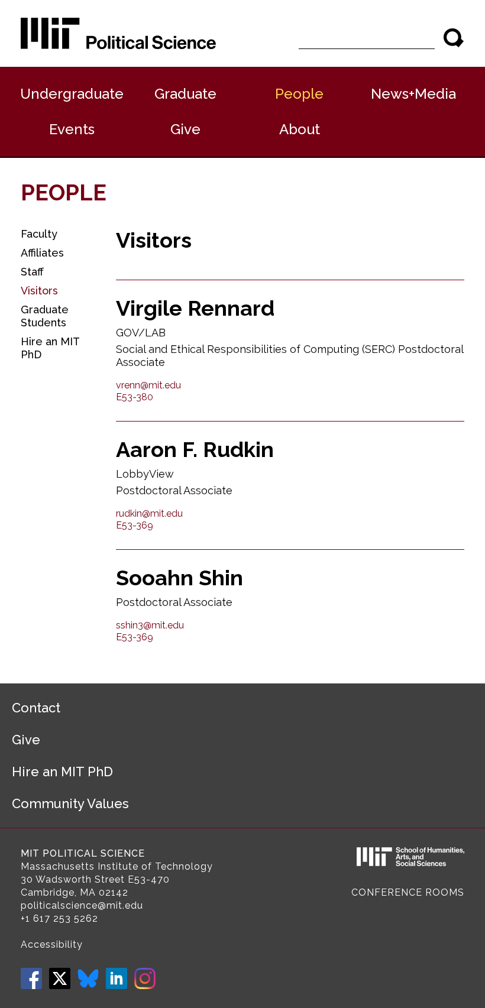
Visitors (39, 290)
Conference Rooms (407, 892)
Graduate (185, 93)
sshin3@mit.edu (150, 625)
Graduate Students (45, 316)
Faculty (39, 234)
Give (185, 129)
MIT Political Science (83, 853)
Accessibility (52, 944)
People (299, 93)
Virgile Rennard (195, 308)
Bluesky (88, 978)
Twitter (59, 978)
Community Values (70, 803)
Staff (32, 271)
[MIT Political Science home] (118, 33)
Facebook (31, 978)
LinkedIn (116, 978)
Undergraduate (72, 93)
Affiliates (42, 253)
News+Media (413, 93)
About (299, 129)
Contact (36, 707)
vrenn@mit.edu (148, 385)
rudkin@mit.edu (149, 513)
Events (72, 129)
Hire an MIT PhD (50, 348)
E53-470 (149, 879)
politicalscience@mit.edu (82, 905)
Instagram (145, 978)
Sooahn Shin (179, 577)
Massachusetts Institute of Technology (117, 866)
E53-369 (134, 525)
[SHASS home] (410, 858)
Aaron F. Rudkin (195, 449)
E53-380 (134, 397)
